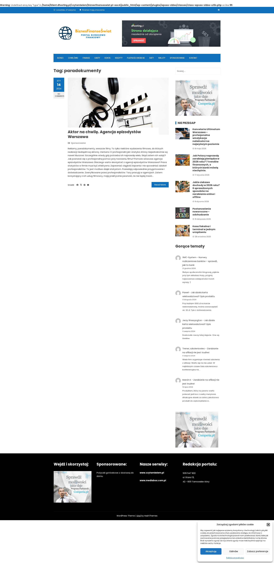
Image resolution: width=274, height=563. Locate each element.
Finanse (86, 58)
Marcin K (186, 379)
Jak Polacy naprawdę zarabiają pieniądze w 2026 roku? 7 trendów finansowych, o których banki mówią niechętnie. (206, 163)
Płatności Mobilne (136, 58)
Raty (151, 58)
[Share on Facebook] (77, 185)
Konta (107, 58)
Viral (139, 515)
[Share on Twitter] (81, 185)
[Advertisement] (137, 542)
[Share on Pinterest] (84, 185)
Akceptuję (211, 551)
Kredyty (118, 58)
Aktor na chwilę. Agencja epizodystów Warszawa (104, 134)
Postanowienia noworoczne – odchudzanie (202, 211)
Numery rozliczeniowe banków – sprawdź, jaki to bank (199, 261)
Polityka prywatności (235, 558)
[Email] (88, 185)
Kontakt (193, 58)
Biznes (60, 58)
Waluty (161, 58)
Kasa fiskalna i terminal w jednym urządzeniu (204, 229)
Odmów (233, 551)
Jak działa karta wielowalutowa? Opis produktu (198, 324)
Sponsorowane (177, 58)
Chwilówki (73, 58)
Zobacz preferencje (257, 551)
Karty (97, 58)
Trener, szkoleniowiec (193, 348)
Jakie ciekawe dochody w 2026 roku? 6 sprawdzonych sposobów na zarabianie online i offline (206, 190)
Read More (160, 184)
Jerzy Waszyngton (192, 320)
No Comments (59, 95)
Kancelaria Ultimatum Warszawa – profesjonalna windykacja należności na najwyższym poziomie (206, 137)
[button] (268, 524)
